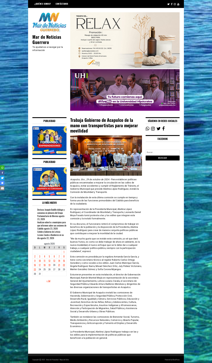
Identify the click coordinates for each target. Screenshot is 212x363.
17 (40, 265)
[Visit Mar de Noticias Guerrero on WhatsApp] (147, 129)
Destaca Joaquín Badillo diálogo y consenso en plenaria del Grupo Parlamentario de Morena (51, 212)
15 (64, 260)
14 (59, 260)
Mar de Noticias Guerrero (46, 39)
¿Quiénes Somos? (42, 3)
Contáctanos (62, 3)
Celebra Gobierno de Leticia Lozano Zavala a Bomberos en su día (50, 235)
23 (35, 269)
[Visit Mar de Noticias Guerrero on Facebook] (163, 129)
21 (59, 265)
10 (40, 260)
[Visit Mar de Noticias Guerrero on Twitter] (159, 129)
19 (49, 265)
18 (45, 265)
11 (44, 260)
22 (64, 265)
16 (35, 265)
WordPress (176, 359)
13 (54, 260)
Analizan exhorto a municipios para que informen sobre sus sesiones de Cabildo (51, 225)
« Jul (48, 280)
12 (49, 260)
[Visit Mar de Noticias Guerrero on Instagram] (153, 129)
